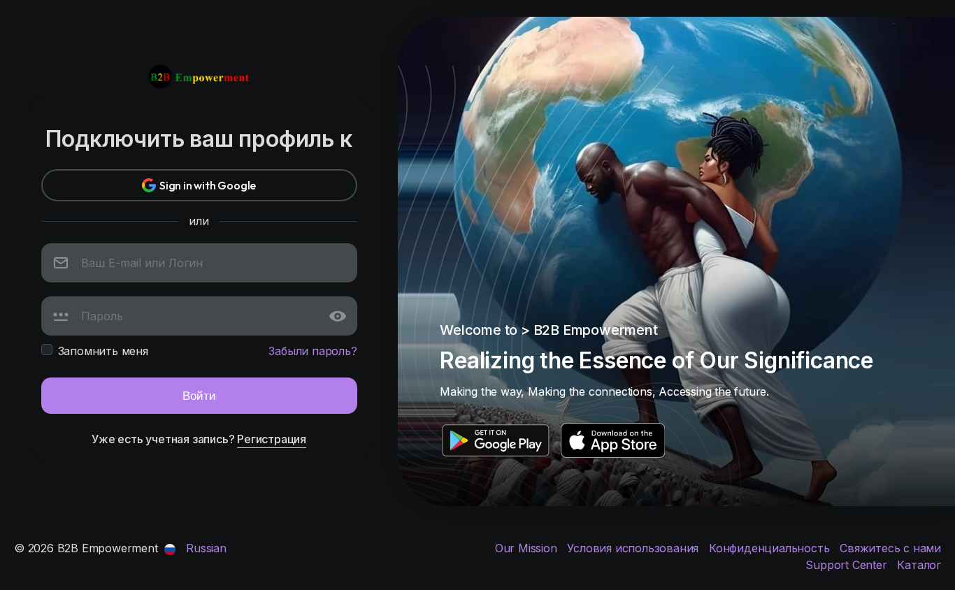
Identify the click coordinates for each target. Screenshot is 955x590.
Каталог (919, 565)
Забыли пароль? (312, 351)
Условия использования (634, 548)
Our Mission (528, 548)
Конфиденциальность (771, 548)
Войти (199, 395)
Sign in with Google (207, 185)
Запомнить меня (103, 351)
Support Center (847, 565)
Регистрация (271, 439)
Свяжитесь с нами (890, 548)
